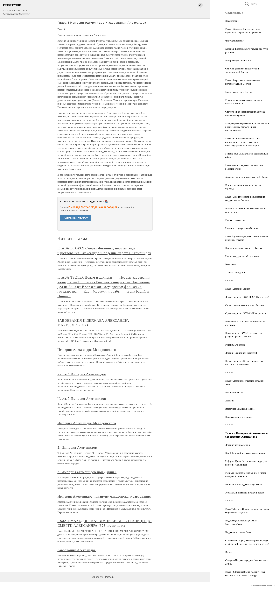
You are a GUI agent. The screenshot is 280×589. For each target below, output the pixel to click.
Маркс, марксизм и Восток (238, 91)
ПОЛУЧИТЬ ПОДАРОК (75, 218)
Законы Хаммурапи (235, 272)
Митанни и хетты (234, 392)
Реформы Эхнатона (235, 344)
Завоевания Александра (76, 550)
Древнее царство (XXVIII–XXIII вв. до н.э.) (247, 296)
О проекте (97, 577)
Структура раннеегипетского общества (244, 305)
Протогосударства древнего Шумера (243, 247)
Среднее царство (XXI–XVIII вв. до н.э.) (245, 313)
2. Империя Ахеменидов (77, 447)
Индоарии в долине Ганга (238, 532)
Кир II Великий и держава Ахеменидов (245, 452)
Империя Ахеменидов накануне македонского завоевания (104, 496)
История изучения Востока (238, 60)
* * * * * (229, 280)
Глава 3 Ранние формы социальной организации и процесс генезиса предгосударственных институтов (242, 142)
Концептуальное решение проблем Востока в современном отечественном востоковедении (247, 127)
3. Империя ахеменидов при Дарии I (87, 471)
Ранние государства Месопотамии (242, 256)
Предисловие (232, 20)
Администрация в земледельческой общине (247, 176)
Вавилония (230, 264)
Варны (228, 551)
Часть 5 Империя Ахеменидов (81, 374)
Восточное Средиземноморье (239, 408)
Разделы (109, 577)
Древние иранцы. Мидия (237, 444)
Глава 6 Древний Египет (237, 288)
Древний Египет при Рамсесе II (241, 352)
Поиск (250, 3)
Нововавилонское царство (238, 416)
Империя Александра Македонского (243, 484)
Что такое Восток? (234, 40)
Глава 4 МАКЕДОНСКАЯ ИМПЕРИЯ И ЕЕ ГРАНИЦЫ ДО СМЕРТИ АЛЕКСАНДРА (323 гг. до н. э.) (104, 523)
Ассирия (229, 400)
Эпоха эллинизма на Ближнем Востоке (244, 492)
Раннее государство (235, 219)
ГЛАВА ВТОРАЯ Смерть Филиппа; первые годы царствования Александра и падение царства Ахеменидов (104, 250)
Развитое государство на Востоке (241, 228)
